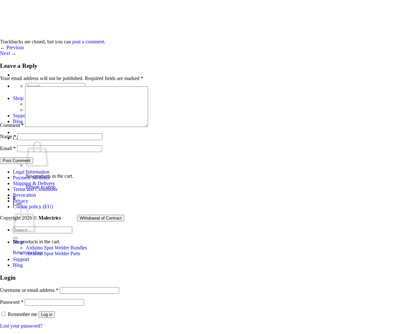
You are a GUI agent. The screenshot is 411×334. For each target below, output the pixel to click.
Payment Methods (31, 177)
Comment (12, 125)
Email (8, 148)
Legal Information (31, 172)
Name (8, 136)
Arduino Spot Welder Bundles (56, 247)
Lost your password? (21, 326)
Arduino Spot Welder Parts (53, 253)
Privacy (20, 200)
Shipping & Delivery (34, 183)
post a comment (88, 41)
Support (21, 259)
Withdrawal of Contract (101, 218)
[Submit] (15, 238)
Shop (18, 242)
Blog (18, 265)
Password (11, 302)
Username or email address (29, 290)
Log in (46, 314)
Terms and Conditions (35, 189)
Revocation (24, 195)
